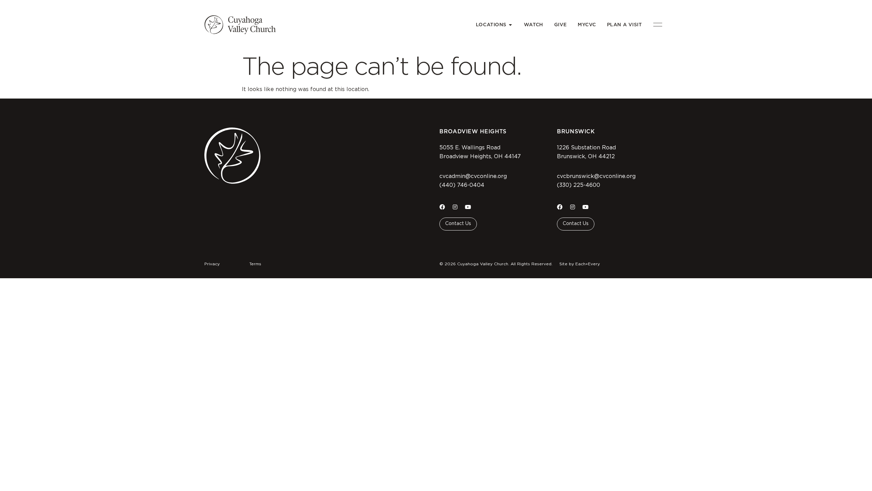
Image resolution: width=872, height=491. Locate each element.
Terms (255, 264)
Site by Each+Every (579, 264)
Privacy (212, 264)
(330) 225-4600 (578, 185)
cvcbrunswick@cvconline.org (596, 176)
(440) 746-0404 (461, 185)
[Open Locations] (510, 24)
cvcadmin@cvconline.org (473, 176)
